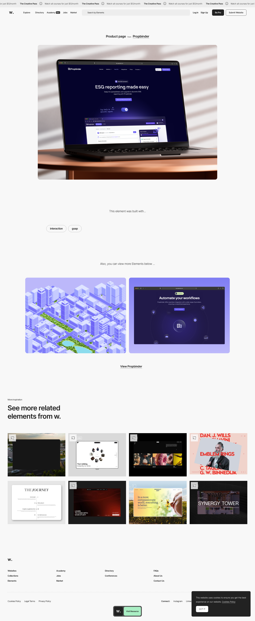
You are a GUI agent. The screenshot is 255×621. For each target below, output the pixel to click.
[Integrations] (179, 315)
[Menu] (158, 454)
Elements (12, 581)
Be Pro (218, 12)
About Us (158, 575)
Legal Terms (29, 601)
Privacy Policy (45, 601)
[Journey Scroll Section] (36, 502)
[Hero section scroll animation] (218, 502)
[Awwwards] (11, 12)
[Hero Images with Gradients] (158, 502)
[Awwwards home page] (118, 611)
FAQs (156, 570)
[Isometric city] (75, 315)
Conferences (111, 575)
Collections (13, 575)
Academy (53, 12)
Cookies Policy (14, 601)
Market (73, 12)
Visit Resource (132, 611)
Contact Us (159, 581)
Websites (12, 570)
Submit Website (236, 12)
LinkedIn (190, 601)
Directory (39, 12)
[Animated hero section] (36, 454)
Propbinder (141, 36)
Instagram (178, 601)
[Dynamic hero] (97, 454)
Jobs (65, 12)
